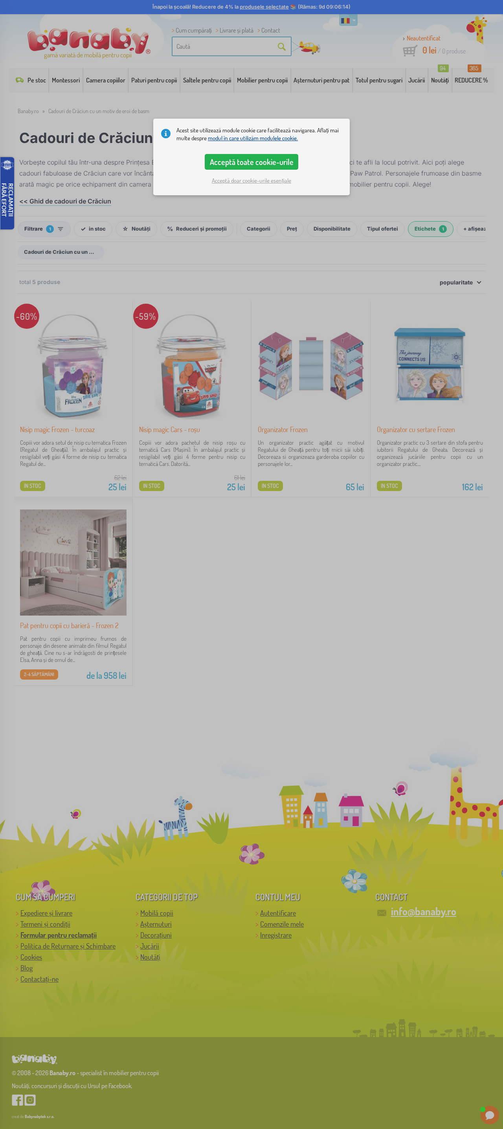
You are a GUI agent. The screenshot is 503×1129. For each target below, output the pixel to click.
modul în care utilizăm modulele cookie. (253, 138)
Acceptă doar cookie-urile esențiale (251, 180)
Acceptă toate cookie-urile (252, 162)
